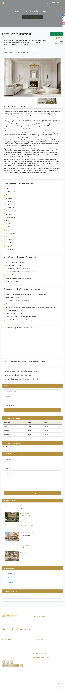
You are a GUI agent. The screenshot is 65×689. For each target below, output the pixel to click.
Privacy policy (6, 659)
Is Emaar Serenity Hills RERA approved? (18, 375)
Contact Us (36, 633)
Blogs (35, 620)
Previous (2, 78)
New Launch (8, 52)
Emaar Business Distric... (27, 533)
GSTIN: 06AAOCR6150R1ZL (10, 628)
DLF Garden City (24, 513)
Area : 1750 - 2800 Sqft (31, 49)
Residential (57, 34)
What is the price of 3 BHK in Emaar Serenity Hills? (22, 379)
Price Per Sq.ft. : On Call (23, 52)
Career (35, 630)
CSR (34, 627)
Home (27, 17)
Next (62, 78)
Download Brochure (14, 597)
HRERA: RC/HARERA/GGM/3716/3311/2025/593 (16, 630)
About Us (5, 650)
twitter (10, 578)
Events (35, 624)
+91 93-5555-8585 (54, 3)
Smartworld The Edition (27, 525)
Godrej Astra (23, 506)
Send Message (32, 493)
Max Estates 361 (24, 545)
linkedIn (10, 582)
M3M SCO (23, 552)
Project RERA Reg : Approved (13, 49)
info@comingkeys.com (42, 658)
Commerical (5, 646)
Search (32, 410)
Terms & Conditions (8, 656)
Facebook (11, 573)
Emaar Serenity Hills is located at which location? (21, 371)
